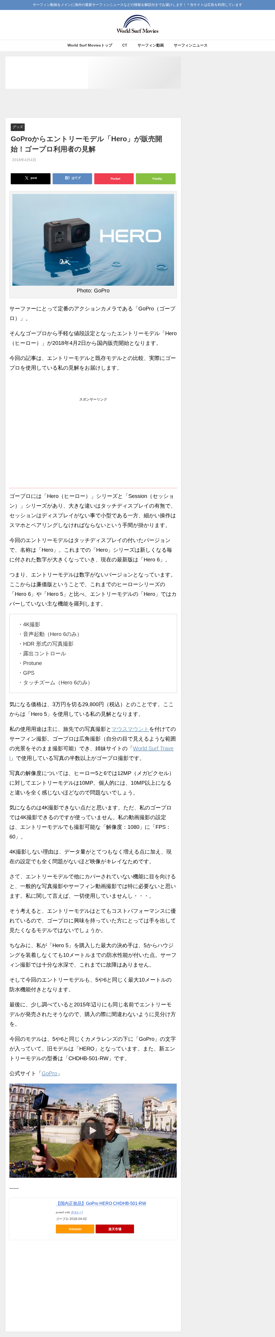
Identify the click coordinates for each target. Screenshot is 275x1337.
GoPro (49, 1073)
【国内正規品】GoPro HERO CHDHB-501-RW (101, 1203)
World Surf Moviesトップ (89, 45)
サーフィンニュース (191, 45)
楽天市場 (114, 1229)
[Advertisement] (103, 103)
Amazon (75, 1229)
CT (124, 45)
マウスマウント (130, 729)
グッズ (18, 127)
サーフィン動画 (151, 45)
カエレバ (77, 1212)
